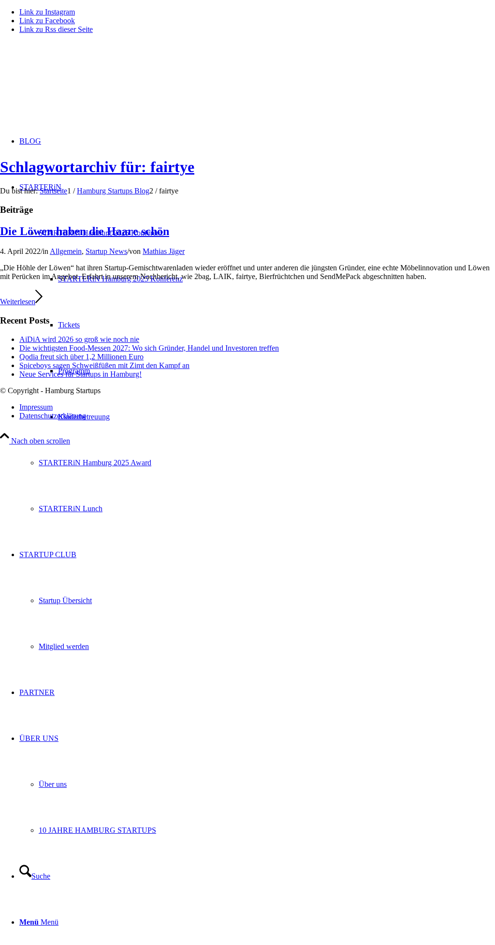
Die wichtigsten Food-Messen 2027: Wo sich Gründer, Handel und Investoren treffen (149, 348)
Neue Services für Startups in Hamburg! (80, 374)
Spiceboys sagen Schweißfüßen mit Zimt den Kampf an (104, 365)
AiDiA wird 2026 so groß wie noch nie (79, 339)
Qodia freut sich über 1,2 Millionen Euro (81, 357)
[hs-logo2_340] (72, 87)
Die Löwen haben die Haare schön (84, 231)
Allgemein (66, 251)
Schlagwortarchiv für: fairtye (97, 167)
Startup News (106, 251)
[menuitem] (267, 463)
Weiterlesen (17, 301)
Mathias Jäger (164, 251)
